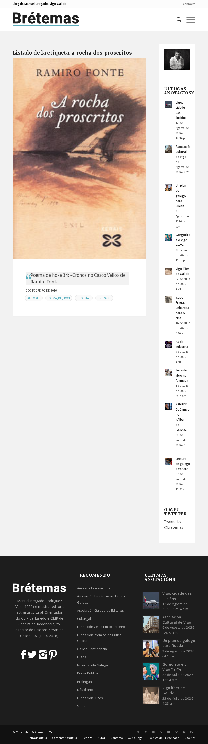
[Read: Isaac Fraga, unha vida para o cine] (168, 299)
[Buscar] (176, 19)
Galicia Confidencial (92, 648)
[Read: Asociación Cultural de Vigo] (168, 149)
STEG (81, 706)
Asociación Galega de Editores (100, 610)
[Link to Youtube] (168, 732)
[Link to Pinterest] (161, 732)
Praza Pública (87, 673)
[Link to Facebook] (146, 732)
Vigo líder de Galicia (173, 690)
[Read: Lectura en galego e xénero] (168, 461)
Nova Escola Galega (92, 665)
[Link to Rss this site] (191, 732)
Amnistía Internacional (94, 588)
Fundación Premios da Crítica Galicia (99, 638)
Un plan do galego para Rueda (181, 195)
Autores (33, 298)
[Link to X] (138, 732)
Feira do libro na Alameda (182, 375)
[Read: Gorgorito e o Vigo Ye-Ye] (168, 237)
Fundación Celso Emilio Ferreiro (101, 626)
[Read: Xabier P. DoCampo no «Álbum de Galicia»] (168, 406)
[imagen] (79, 158)
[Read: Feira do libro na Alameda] (168, 372)
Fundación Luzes (90, 698)
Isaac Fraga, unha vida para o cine (182, 307)
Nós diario (85, 689)
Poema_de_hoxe (59, 298)
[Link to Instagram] (153, 732)
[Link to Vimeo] (176, 732)
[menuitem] (187, 4)
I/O (50, 732)
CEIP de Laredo (33, 618)
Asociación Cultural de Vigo (183, 151)
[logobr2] (46, 19)
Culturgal (84, 618)
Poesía (84, 298)
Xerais (104, 298)
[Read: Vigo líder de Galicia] (168, 271)
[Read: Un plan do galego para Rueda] (168, 187)
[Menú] (188, 19)
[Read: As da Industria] (168, 344)
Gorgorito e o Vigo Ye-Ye (183, 240)
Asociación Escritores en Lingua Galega (101, 599)
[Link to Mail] (184, 732)
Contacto (189, 4)
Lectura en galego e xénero (183, 464)
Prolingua (84, 681)
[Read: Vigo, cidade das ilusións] (168, 104)
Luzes (81, 657)
